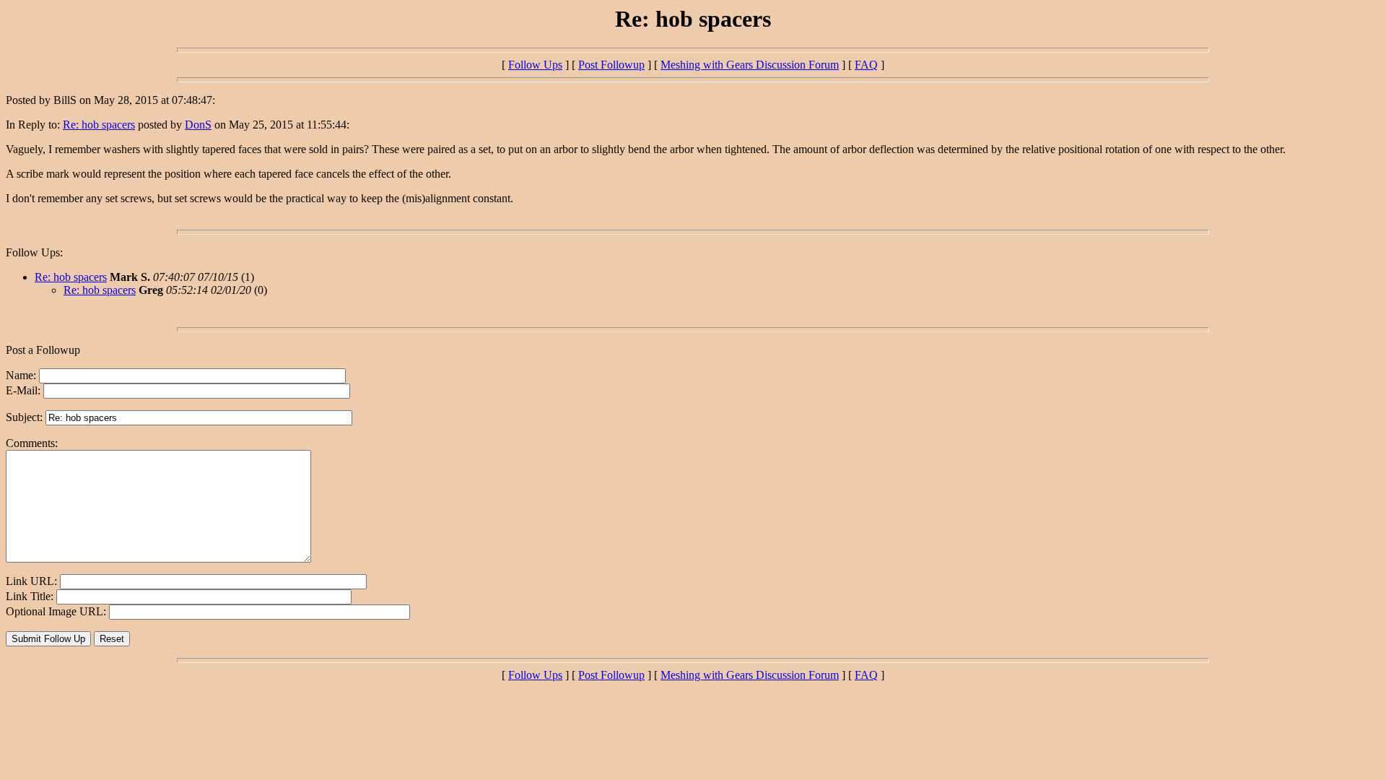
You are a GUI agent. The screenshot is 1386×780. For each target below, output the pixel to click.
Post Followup (611, 64)
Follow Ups (535, 64)
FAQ (866, 64)
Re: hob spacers (99, 124)
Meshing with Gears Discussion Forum (750, 64)
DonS (198, 124)
